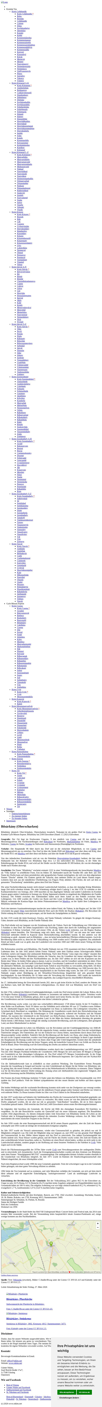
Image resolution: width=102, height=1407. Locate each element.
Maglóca (20, 642)
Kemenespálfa (23, 50)
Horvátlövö (22, 465)
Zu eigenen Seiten (19, 816)
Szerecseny (21, 804)
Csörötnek (21, 386)
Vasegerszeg (22, 369)
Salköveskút (22, 498)
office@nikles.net (14, 1361)
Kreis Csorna (17, 606)
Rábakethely (22, 417)
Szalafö (20, 195)
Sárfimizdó (21, 594)
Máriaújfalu (22, 405)
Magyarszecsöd (23, 162)
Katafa (20, 138)
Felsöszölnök (22, 391)
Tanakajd (21, 517)
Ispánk (20, 133)
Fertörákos (21, 766)
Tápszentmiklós (23, 756)
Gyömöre (21, 785)
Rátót (19, 422)
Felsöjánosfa (22, 109)
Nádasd (20, 169)
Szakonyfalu (22, 427)
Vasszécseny (22, 532)
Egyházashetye (23, 28)
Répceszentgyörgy (25, 343)
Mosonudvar (22, 742)
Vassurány (21, 529)
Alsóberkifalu (22, 88)
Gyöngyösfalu (23, 226)
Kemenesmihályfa (24, 47)
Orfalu (19, 410)
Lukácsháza (22, 248)
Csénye (20, 286)
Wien (22, 911)
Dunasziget (21, 725)
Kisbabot (21, 790)
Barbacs (20, 615)
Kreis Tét (16, 771)
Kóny (19, 639)
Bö (18, 274)
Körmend (21, 150)
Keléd (19, 35)
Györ (19, 694)
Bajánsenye (22, 90)
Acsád (19, 443)
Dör (18, 630)
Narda (19, 477)
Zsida (19, 434)
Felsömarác (22, 112)
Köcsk (19, 57)
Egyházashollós (23, 102)
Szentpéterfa (22, 513)
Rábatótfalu (22, 420)
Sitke (19, 353)
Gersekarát (21, 565)
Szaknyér (21, 193)
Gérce (19, 288)
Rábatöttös (21, 489)
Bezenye (20, 716)
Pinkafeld (10, 1399)
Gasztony (21, 393)
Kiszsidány (21, 233)
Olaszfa (20, 580)
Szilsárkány (22, 680)
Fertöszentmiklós (24, 768)
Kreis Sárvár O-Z (19, 324)
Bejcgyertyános (23, 272)
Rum (19, 491)
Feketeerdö (21, 728)
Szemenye (21, 596)
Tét (18, 806)
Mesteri (20, 61)
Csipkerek (21, 560)
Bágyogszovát (23, 613)
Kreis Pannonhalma (20, 751)
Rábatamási (22, 666)
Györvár (20, 568)
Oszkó (19, 582)
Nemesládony (23, 317)
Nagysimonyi (22, 64)
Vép (19, 539)
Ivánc (19, 135)
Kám (19, 572)
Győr (68, 930)
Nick (19, 319)
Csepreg (20, 224)
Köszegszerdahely (24, 243)
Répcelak (21, 341)
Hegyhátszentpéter (25, 570)
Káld (19, 303)
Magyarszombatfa (24, 164)
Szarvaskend (22, 198)
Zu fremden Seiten (19, 818)
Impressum (11, 821)
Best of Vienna (12, 1385)
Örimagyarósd (23, 181)
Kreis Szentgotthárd (20, 377)
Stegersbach (33, 1399)
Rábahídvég (22, 591)
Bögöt (19, 276)
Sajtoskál (21, 346)
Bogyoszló (21, 620)
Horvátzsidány (23, 229)
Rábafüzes (21, 412)
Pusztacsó (21, 257)
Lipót (19, 737)
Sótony (20, 355)
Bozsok (20, 217)
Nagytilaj (21, 577)
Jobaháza (21, 637)
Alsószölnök (22, 381)
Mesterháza (22, 312)
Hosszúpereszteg (24, 295)
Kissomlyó (21, 54)
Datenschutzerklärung (21, 814)
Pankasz (20, 186)
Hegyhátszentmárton (25, 128)
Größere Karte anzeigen (9, 1275)
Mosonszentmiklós (25, 697)
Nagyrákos (21, 176)
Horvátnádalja (23, 131)
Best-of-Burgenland (14, 1397)
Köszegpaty (22, 241)
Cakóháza (21, 625)
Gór (18, 291)
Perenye (20, 484)
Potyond (20, 654)
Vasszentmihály (23, 432)
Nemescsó (21, 250)
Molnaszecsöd (23, 167)
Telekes (20, 599)
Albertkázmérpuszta (25, 711)
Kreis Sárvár (23, 269)
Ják (18, 467)
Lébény (20, 732)
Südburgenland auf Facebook (18, 1390)
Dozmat (20, 455)
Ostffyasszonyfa (24, 71)
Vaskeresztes (22, 527)
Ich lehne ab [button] (84, 1392)
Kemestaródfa (23, 140)
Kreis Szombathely (26, 441)
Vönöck (20, 81)
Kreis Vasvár (17, 544)
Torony (20, 522)
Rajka (19, 747)
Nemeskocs (22, 69)
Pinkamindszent (23, 188)
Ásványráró (22, 713)
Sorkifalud (21, 503)
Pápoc (19, 73)
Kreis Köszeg (17, 212)
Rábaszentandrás (24, 663)
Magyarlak (21, 403)
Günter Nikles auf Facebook (18, 1387)
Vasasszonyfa (22, 525)
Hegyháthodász (23, 121)
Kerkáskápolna (23, 145)
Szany (19, 675)
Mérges (20, 792)
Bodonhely (21, 618)
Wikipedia (17, 1280)
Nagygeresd (22, 315)
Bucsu (19, 451)
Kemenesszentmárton (26, 45)
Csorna (20, 627)
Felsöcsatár (21, 458)
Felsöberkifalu (23, 107)
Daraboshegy (22, 95)
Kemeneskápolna (24, 38)
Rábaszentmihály (24, 799)
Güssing (38, 1397)
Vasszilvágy (22, 534)
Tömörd (20, 262)
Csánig (20, 284)
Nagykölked (22, 171)
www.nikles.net (15, 1363)
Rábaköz (79, 911)
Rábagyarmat (22, 415)
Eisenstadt (29, 1397)
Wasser (9, 809)
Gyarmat (20, 782)
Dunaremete (22, 723)
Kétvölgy (21, 398)
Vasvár (20, 601)
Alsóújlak (21, 551)
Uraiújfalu (21, 362)
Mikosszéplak (23, 575)
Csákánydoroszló (24, 93)
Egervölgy (21, 563)
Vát (18, 537)
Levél (19, 735)
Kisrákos (20, 147)
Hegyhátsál (21, 124)
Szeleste (20, 358)
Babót (19, 704)
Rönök (20, 424)
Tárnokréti (21, 682)
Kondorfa (21, 400)
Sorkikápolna (22, 506)
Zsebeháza (21, 687)
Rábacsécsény (23, 797)
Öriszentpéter (22, 183)
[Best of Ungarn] (4, 2)
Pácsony (20, 584)
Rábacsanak (22, 656)
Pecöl (19, 331)
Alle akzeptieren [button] (67, 1392)
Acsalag (20, 611)
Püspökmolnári (23, 589)
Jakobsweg (48, 1397)
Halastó (20, 114)
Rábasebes (21, 661)
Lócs (19, 245)
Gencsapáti (21, 460)
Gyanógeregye (23, 463)
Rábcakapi (21, 668)
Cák (18, 221)
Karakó (20, 33)
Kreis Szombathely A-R (22, 439)
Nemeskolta (22, 482)
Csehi (19, 556)
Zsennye (20, 541)
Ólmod (20, 252)
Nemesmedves (23, 408)
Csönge (20, 23)
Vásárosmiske (23, 367)
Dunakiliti (21, 720)
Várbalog (21, 749)
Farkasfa (20, 389)
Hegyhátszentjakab (25, 126)
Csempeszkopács (24, 453)
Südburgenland (46, 1399)
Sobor (19, 670)
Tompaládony (23, 360)
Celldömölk (22, 21)
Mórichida (21, 794)
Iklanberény (22, 231)
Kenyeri (20, 52)
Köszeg (20, 236)
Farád (19, 634)
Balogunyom (22, 446)
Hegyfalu (21, 293)
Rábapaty (21, 338)
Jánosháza (21, 30)
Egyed (19, 632)
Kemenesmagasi (24, 40)
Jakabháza (21, 396)
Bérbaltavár (22, 553)
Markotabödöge (23, 646)
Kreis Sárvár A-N (19, 267)
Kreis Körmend (24, 85)
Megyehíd (21, 310)
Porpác (20, 334)
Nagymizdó (22, 174)
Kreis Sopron (17, 759)
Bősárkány (21, 623)
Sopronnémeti (23, 673)
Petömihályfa (22, 587)
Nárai (19, 475)
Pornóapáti (21, 486)
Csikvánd (21, 778)
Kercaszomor (22, 143)
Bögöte (20, 279)
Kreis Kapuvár (18, 699)
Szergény (21, 76)
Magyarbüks (22, 157)
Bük (19, 219)
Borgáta (20, 19)
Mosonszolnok (23, 740)
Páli (18, 649)
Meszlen (20, 472)
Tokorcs (20, 78)
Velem (19, 264)
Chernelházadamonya (26, 281)
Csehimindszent (23, 558)
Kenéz (19, 305)
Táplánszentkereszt (25, 520)
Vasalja (20, 205)
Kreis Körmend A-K (20, 83)
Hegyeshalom (23, 730)
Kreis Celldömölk (19, 11)
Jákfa (19, 300)
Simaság (20, 350)
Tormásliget (22, 260)
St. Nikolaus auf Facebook (17, 1392)
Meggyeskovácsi (24, 307)
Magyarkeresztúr (24, 644)
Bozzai (20, 448)
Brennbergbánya (24, 763)
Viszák (20, 210)
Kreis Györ (16, 689)
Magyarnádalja (23, 159)
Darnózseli (21, 718)
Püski (19, 744)
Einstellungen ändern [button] (69, 1398)
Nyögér (20, 322)
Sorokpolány (22, 508)
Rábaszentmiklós (24, 802)
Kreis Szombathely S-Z (21, 494)
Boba (19, 16)
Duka (19, 26)
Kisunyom (21, 470)
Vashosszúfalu (23, 372)
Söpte (19, 510)
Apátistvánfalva (23, 384)
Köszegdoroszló (24, 238)
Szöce (19, 202)
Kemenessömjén (24, 42)
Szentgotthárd (23, 429)
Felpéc (20, 780)
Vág (19, 685)
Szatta (19, 200)
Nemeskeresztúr (23, 66)
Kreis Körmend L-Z (20, 152)
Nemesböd (21, 479)
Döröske (20, 100)
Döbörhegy (22, 97)
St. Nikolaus (21, 1399)
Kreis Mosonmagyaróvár (22, 706)
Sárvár (19, 348)
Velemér (20, 207)
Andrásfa (21, 549)
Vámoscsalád (22, 365)
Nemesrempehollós (25, 178)
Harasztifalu (22, 119)
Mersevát (21, 59)
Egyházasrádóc (23, 104)
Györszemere (22, 787)
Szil (18, 677)
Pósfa (19, 336)
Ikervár (20, 298)
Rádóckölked (22, 190)
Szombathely (22, 515)
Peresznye (21, 255)
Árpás (19, 775)
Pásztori (20, 651)
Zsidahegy (21, 436)
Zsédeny (20, 374)
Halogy (20, 116)
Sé (18, 501)
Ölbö (19, 329)
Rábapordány (22, 658)
